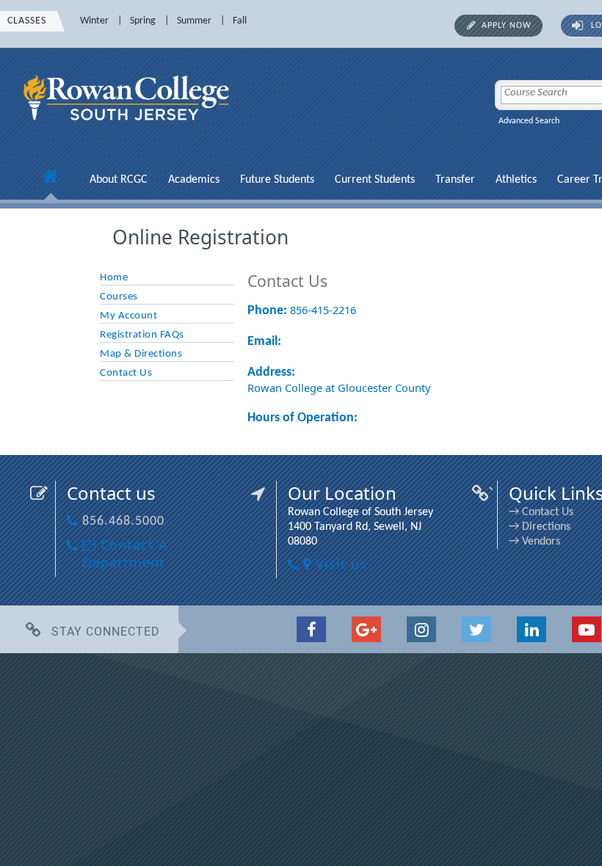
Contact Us (126, 373)
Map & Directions (141, 354)
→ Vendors (534, 541)
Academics (194, 180)
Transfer (455, 180)
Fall (240, 20)
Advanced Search (528, 121)
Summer (194, 20)
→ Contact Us (541, 512)
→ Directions (539, 527)
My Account (128, 315)
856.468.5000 (123, 521)
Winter (94, 20)
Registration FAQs (142, 335)
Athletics (516, 180)
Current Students (375, 180)
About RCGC (119, 180)
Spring (143, 20)
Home (114, 277)
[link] (128, 129)
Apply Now (507, 25)
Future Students (277, 180)
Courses (119, 296)
